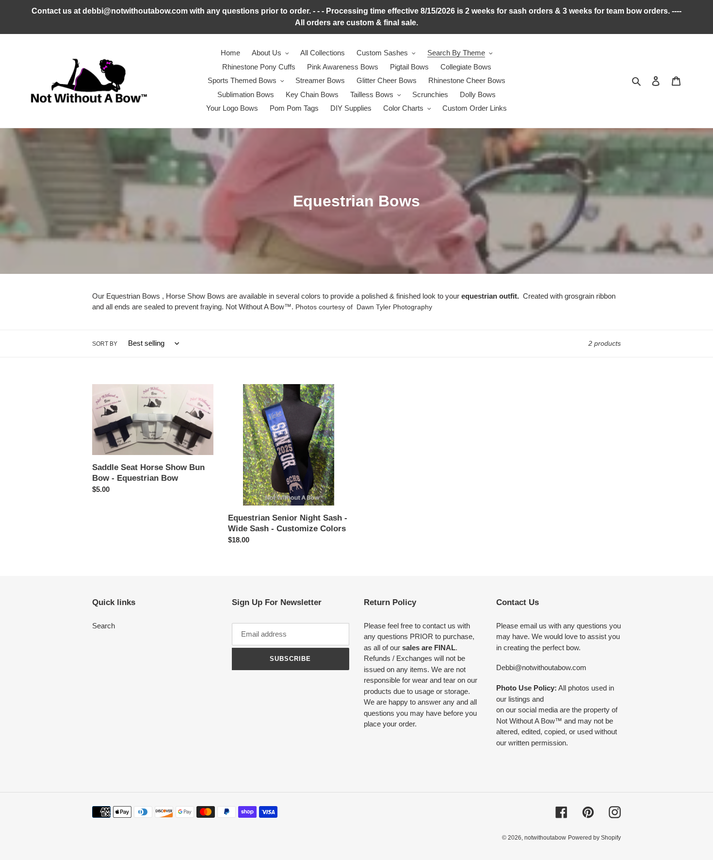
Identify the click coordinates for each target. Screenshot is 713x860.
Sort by (104, 343)
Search (103, 626)
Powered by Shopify (594, 837)
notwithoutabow (545, 837)
